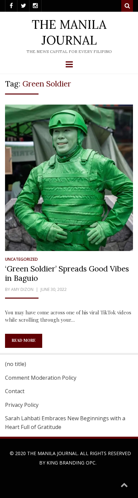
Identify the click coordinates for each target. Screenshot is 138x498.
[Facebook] (11, 6)
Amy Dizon (22, 289)
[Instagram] (35, 6)
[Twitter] (23, 6)
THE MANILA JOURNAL (69, 32)
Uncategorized (21, 259)
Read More (24, 340)
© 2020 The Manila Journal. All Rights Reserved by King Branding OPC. (70, 458)
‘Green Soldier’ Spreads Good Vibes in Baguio (67, 273)
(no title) (15, 364)
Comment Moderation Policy (40, 377)
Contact (14, 391)
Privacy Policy (22, 405)
